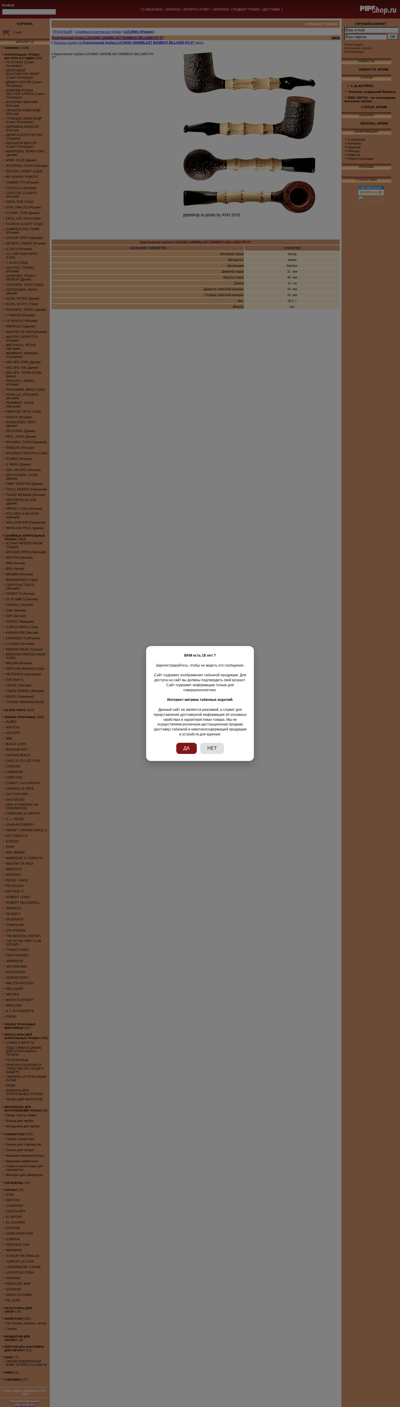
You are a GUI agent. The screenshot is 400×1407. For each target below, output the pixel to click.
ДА (186, 748)
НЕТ (212, 748)
